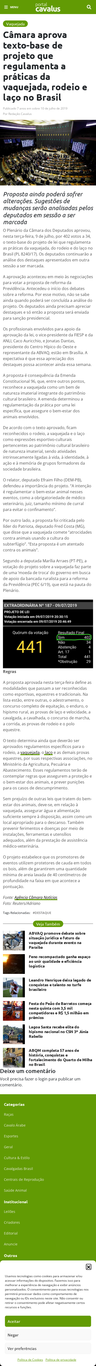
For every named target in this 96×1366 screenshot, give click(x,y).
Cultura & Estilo (17, 1157)
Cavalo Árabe (15, 1125)
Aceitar (14, 1321)
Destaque (43, 912)
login (43, 1079)
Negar (13, 1334)
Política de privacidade (61, 1360)
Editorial (11, 1233)
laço (48, 752)
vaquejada (30, 752)
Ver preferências (22, 1348)
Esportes (11, 1136)
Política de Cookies (30, 1360)
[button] (88, 1266)
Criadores (12, 1222)
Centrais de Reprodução (24, 1179)
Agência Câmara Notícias (36, 897)
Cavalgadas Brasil (18, 1168)
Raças (9, 1114)
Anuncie (10, 1244)
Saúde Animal (15, 1190)
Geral (8, 1147)
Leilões (9, 1211)
